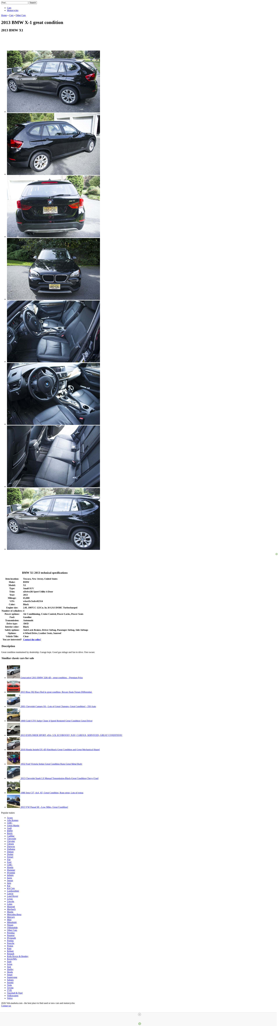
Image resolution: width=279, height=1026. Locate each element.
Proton (10, 946)
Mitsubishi (12, 922)
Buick (9, 833)
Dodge (10, 854)
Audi (9, 828)
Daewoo (11, 846)
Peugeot (10, 935)
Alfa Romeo (12, 820)
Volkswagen (12, 995)
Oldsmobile (12, 927)
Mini (9, 919)
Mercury (11, 917)
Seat (9, 967)
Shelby (10, 969)
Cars (9, 8)
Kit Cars (11, 888)
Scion (9, 964)
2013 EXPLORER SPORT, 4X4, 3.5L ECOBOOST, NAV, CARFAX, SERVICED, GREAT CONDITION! (71, 735)
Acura (10, 817)
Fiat (8, 859)
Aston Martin (13, 825)
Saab (9, 961)
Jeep (9, 883)
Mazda (10, 912)
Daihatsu (11, 849)
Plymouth (11, 938)
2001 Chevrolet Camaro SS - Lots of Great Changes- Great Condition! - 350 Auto (58, 706)
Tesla (9, 985)
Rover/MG (12, 959)
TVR (9, 990)
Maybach (11, 909)
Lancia (10, 893)
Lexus (10, 899)
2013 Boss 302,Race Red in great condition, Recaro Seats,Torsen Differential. (56, 692)
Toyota (10, 987)
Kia (8, 885)
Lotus (9, 904)
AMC (9, 823)
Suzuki (10, 982)
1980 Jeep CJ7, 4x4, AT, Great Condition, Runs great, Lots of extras (51, 792)
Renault (10, 953)
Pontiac (10, 940)
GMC (9, 865)
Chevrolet (11, 838)
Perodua (11, 933)
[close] (139, 1014)
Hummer (11, 870)
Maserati (11, 906)
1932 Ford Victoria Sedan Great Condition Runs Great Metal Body (51, 764)
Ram (9, 948)
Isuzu (9, 878)
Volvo (9, 998)
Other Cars (12, 930)
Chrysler (11, 841)
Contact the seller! (32, 639)
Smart (9, 974)
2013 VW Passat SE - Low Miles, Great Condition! (44, 807)
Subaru (10, 980)
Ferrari (10, 857)
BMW (10, 831)
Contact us (6, 1005)
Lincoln (10, 901)
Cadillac (11, 836)
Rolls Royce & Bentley (17, 956)
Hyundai (11, 872)
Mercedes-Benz (14, 914)
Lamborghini (13, 891)
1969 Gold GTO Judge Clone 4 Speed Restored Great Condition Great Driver (56, 721)
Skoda (10, 972)
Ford (9, 862)
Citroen (10, 844)
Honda (10, 867)
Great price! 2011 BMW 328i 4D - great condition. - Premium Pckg (51, 677)
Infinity (10, 875)
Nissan (10, 925)
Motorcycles (12, 10)
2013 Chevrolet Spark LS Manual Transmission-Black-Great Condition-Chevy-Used (59, 778)
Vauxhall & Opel (15, 993)
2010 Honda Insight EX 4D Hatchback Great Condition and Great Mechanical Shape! (60, 749)
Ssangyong (12, 977)
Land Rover (12, 896)
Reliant (10, 951)
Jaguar (10, 880)
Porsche (10, 943)
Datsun (10, 851)
